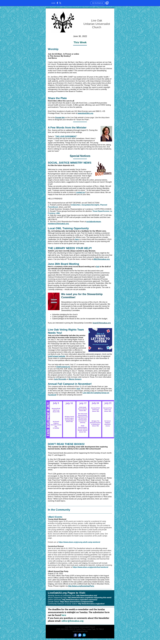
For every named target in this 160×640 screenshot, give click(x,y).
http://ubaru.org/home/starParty (81, 586)
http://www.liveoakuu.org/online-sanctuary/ (79, 600)
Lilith (58, 213)
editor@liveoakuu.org (72, 621)
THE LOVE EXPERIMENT (66, 136)
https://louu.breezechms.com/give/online (76, 602)
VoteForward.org (63, 367)
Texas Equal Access (101, 211)
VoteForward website (56, 356)
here (77, 239)
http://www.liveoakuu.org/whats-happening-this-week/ (89, 597)
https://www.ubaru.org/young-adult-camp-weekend (79, 542)
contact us (80, 192)
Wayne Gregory (75, 379)
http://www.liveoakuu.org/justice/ (91, 604)
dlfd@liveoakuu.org (101, 259)
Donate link (60, 117)
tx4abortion (76, 205)
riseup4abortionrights (90, 205)
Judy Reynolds (60, 379)
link (97, 266)
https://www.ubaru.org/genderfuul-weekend (90, 567)
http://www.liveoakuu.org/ (86, 595)
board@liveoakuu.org (102, 323)
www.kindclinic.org (85, 113)
